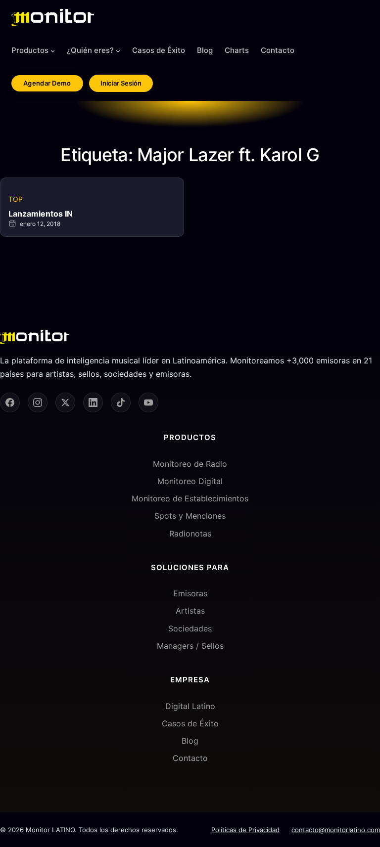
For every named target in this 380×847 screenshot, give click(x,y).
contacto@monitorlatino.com (335, 830)
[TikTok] (121, 402)
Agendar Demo (47, 83)
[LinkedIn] (93, 402)
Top (15, 199)
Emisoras (190, 593)
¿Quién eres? (90, 50)
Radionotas (190, 533)
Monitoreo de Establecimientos (190, 498)
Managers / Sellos (190, 646)
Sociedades (190, 628)
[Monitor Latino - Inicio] (52, 17)
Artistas (190, 611)
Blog (190, 741)
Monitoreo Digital (190, 481)
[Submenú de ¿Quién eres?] (118, 50)
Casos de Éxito (190, 723)
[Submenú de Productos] (52, 50)
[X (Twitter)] (65, 402)
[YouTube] (148, 402)
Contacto (190, 758)
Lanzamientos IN (40, 214)
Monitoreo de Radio (190, 464)
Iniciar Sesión (121, 83)
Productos (29, 50)
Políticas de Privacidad (245, 830)
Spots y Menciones (190, 516)
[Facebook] (10, 402)
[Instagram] (38, 402)
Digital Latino (190, 706)
